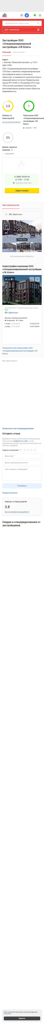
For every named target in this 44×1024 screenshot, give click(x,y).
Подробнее (7, 1014)
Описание (6, 52)
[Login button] (27, 15)
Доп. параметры (12, 30)
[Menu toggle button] (40, 15)
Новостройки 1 (19, 52)
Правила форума (9, 493)
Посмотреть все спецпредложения (18, 428)
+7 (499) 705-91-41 (22, 177)
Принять (22, 1018)
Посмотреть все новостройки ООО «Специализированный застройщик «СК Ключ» (19, 351)
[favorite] (22, 15)
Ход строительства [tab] (10, 205)
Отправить (22, 486)
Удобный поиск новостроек (17, 23)
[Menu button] (35, 15)
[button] (39, 222)
